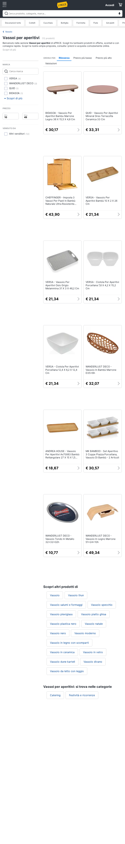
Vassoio (8, 31)
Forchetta (80, 23)
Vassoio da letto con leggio (67, 671)
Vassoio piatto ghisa (93, 614)
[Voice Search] (119, 14)
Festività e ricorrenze (82, 695)
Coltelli (32, 23)
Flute (95, 23)
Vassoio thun (76, 595)
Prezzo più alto (104, 57)
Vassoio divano (92, 661)
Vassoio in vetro (93, 652)
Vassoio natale (94, 623)
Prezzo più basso (82, 57)
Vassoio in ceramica (62, 652)
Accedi (109, 5)
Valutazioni (51, 63)
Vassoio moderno (85, 633)
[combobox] (62, 13)
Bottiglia (64, 23)
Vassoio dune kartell (62, 661)
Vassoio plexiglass (61, 614)
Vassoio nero (58, 633)
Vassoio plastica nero (63, 623)
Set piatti (110, 23)
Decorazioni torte (13, 23)
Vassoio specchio (101, 604)
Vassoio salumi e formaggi (66, 604)
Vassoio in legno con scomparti (69, 642)
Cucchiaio (48, 23)
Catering (55, 695)
